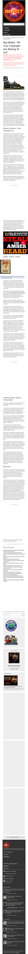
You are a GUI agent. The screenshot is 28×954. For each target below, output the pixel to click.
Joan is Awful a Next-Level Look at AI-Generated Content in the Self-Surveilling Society (12, 574)
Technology (8, 37)
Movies (8, 932)
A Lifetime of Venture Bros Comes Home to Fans (12, 565)
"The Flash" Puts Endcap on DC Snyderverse (12, 572)
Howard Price (9, 852)
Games (8, 893)
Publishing (7, 30)
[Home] (14, 11)
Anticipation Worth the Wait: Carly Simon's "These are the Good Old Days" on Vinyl (15, 922)
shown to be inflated (7, 227)
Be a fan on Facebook (9, 878)
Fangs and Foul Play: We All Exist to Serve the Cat (13, 575)
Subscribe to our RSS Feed (10, 871)
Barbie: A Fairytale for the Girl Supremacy (11, 559)
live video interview (7, 322)
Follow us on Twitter (9, 876)
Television (8, 899)
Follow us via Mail (8, 881)
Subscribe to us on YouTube (10, 873)
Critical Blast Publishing (11, 907)
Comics (8, 915)
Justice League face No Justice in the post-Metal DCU (16, 942)
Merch (6, 32)
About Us (7, 854)
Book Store (7, 34)
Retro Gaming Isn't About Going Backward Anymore (15, 890)
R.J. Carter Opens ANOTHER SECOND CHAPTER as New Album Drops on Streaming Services (13, 687)
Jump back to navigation (14, 837)
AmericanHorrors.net (19, 316)
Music (16, 907)
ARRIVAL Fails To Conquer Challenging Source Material (15, 929)
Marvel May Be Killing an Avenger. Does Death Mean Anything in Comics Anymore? (13, 550)
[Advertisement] (14, 202)
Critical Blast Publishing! (13, 863)
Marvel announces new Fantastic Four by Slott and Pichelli (15, 935)
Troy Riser (17, 952)
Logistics (6, 28)
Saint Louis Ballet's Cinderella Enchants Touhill (12, 552)
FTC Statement (6, 856)
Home (4, 37)
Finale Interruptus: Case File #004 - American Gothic (14, 897)
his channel (18, 138)
